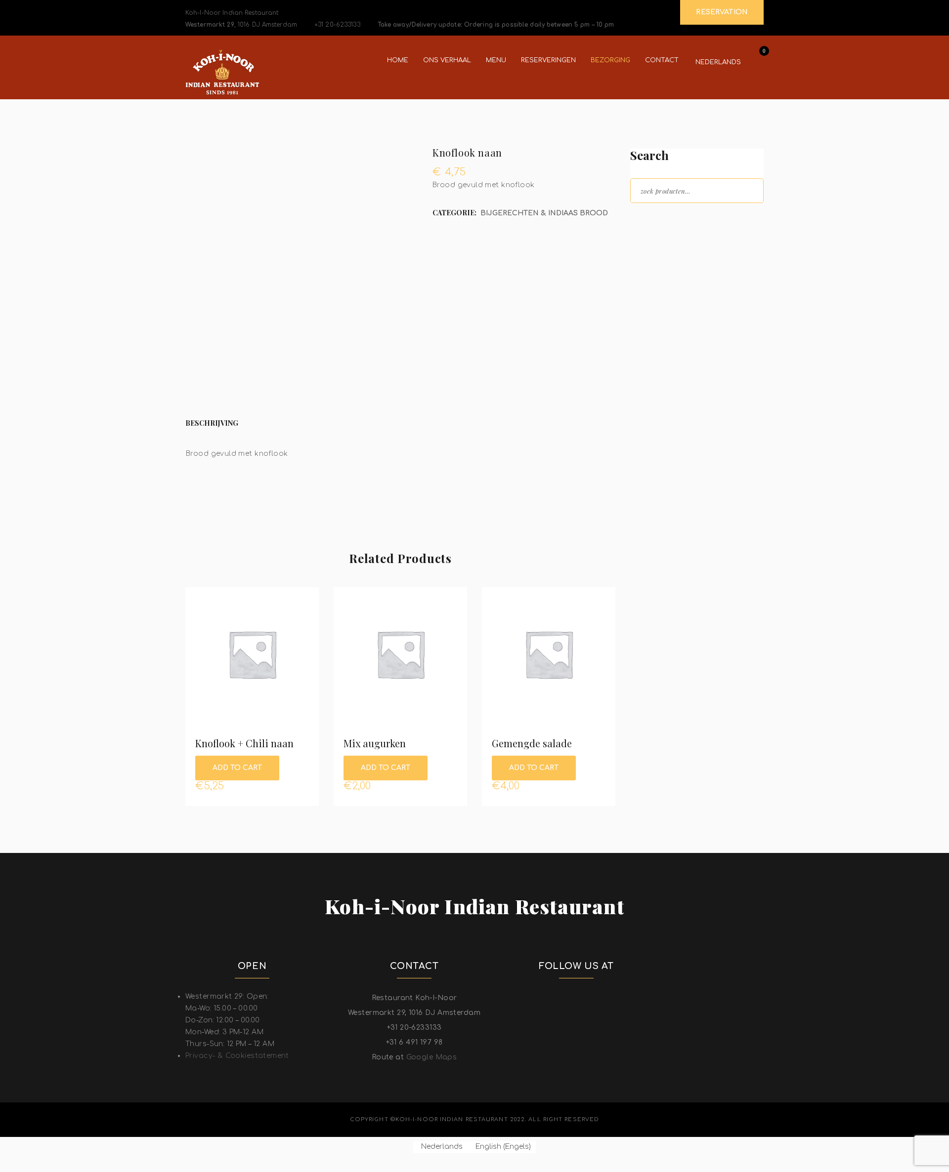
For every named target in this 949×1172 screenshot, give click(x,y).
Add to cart (237, 767)
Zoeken (747, 190)
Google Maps (431, 1057)
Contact (662, 60)
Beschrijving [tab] (211, 423)
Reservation (722, 12)
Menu (496, 60)
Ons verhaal (447, 60)
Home (397, 60)
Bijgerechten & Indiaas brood (544, 213)
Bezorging (610, 60)
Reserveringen (548, 60)
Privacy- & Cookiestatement (237, 1055)
